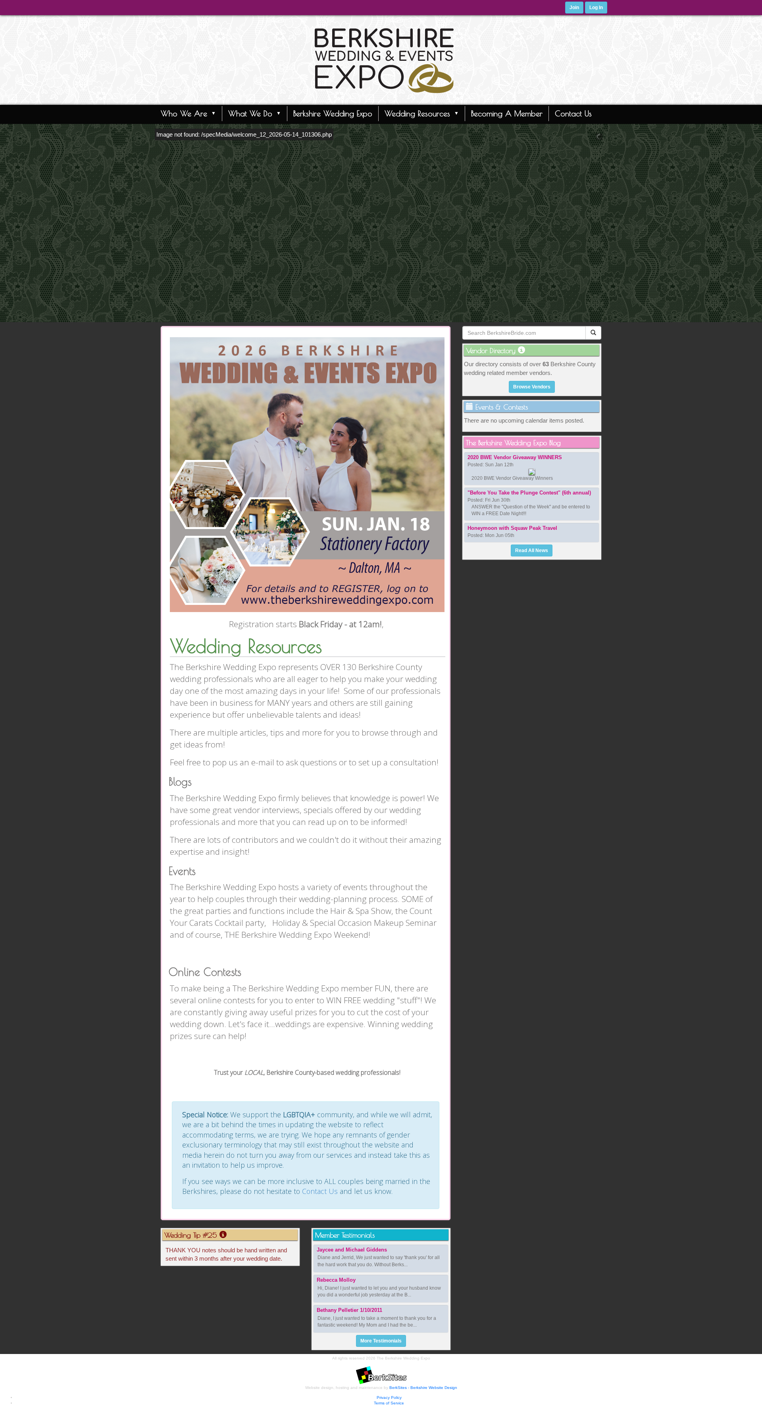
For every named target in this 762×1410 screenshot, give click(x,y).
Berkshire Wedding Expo (332, 113)
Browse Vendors (531, 387)
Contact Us (573, 113)
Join (574, 7)
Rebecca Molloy (336, 1280)
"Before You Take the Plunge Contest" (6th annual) (529, 493)
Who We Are (184, 113)
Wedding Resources (417, 113)
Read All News (531, 550)
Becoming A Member (507, 113)
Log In (596, 7)
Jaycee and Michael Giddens (352, 1250)
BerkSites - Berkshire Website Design (423, 1387)
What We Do (250, 113)
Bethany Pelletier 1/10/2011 (349, 1310)
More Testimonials (381, 1341)
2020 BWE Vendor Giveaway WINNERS (515, 457)
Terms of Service (389, 1403)
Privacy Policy (389, 1397)
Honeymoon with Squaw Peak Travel (512, 528)
